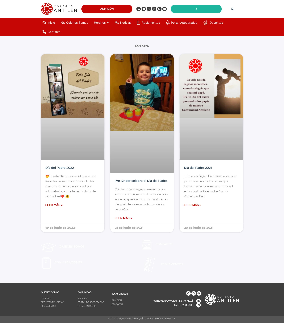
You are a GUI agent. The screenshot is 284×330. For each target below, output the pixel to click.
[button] (232, 9)
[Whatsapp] (149, 9)
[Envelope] (144, 9)
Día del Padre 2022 (59, 167)
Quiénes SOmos (72, 246)
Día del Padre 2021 (198, 167)
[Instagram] (154, 9)
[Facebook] (159, 9)
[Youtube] (164, 9)
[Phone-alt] (138, 9)
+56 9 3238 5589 (183, 305)
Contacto (163, 244)
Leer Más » (54, 205)
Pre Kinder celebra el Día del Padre (141, 180)
